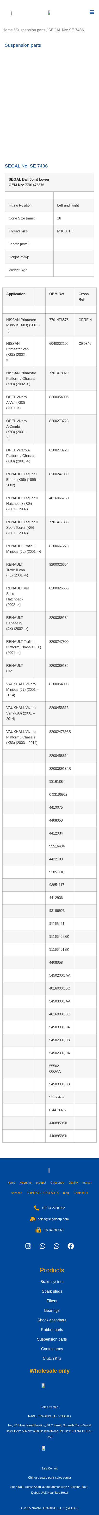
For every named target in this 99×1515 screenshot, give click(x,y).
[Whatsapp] (42, 1246)
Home (7, 30)
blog (66, 1193)
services (16, 1193)
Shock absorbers (51, 1320)
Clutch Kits (52, 1358)
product (41, 1182)
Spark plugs (52, 1291)
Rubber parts (52, 1330)
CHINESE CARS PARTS (43, 1193)
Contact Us (81, 1193)
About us (25, 1182)
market (86, 1182)
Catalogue (57, 1182)
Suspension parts (30, 30)
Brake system (51, 1282)
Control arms (52, 1349)
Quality (73, 1182)
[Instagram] (28, 1246)
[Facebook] (70, 1246)
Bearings (52, 1310)
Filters (52, 1301)
